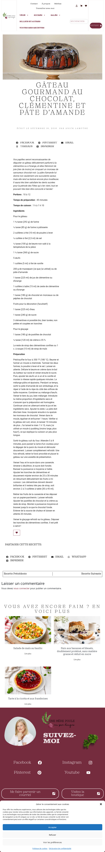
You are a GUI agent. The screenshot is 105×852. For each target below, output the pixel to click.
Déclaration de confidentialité (60, 848)
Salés (54, 15)
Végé (22, 15)
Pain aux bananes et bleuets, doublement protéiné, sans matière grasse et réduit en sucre (77, 651)
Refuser (52, 834)
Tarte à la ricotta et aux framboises (28, 698)
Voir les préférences (52, 842)
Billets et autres (30, 21)
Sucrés (38, 15)
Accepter (52, 827)
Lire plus (27, 654)
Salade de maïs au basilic (27, 648)
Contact (34, 4)
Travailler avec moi (45, 8)
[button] (101, 804)
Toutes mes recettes (32, 28)
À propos (46, 4)
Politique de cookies (39, 848)
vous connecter (22, 588)
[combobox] (79, 21)
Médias (57, 4)
